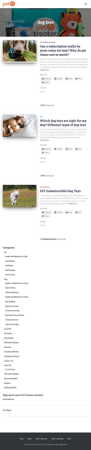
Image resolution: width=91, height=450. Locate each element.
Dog (41, 117)
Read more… (45, 70)
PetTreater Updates (47, 42)
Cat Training (10, 275)
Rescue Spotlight (10, 378)
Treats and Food (11, 320)
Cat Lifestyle (10, 261)
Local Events (10, 369)
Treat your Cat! (41, 439)
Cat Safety (9, 266)
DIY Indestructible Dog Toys (60, 191)
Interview (7, 347)
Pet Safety (8, 333)
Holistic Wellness (12, 292)
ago (49, 105)
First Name (7, 410)
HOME (29, 439)
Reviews (7, 383)
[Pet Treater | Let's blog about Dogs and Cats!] (17, 4)
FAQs (69, 439)
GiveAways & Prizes (11, 356)
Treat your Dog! (57, 439)
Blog (22, 439)
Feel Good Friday (12, 324)
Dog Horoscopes (12, 306)
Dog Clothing (10, 301)
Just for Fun (8, 361)
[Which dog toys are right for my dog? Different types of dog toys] (19, 126)
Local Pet (7, 329)
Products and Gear (12, 311)
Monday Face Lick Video (14, 315)
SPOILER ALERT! (10, 388)
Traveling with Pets (11, 352)
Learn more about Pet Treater (35, 444)
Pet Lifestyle (45, 187)
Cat (5, 252)
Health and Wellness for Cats (16, 256)
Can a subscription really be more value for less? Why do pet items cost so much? (63, 50)
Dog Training (10, 288)
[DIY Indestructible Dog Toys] (19, 196)
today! (65, 444)
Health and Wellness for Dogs (16, 283)
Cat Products (10, 270)
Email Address (8, 399)
